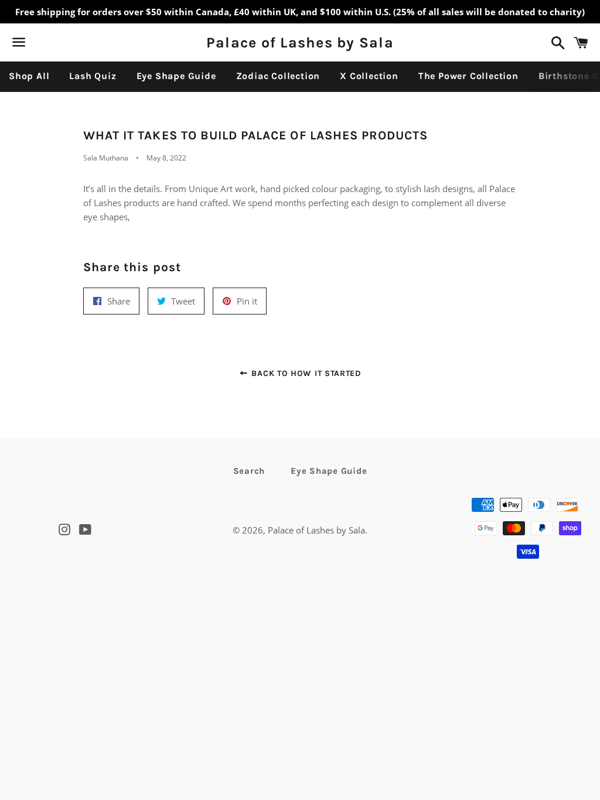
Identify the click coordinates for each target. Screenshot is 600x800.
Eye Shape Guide (176, 75)
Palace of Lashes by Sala (300, 42)
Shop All (29, 75)
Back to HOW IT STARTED (305, 373)
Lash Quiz (92, 75)
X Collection (369, 75)
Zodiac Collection (278, 75)
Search (249, 471)
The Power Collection (468, 75)
